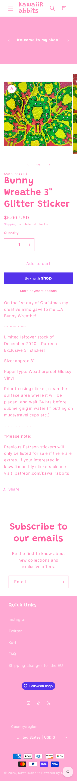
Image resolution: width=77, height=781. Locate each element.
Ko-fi (13, 642)
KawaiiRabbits (29, 773)
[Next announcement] (68, 40)
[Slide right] (49, 165)
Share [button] (13, 489)
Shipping (10, 224)
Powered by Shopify (57, 773)
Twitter (15, 631)
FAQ (12, 654)
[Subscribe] (62, 582)
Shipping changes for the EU (36, 665)
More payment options (38, 291)
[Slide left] (28, 165)
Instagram (18, 619)
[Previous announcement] (8, 40)
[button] (11, 8)
